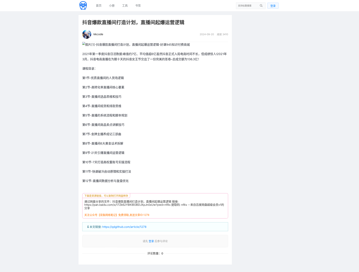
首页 (99, 5)
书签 (138, 5)
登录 (273, 5)
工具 (125, 5)
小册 (112, 5)
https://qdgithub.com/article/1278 (124, 227)
